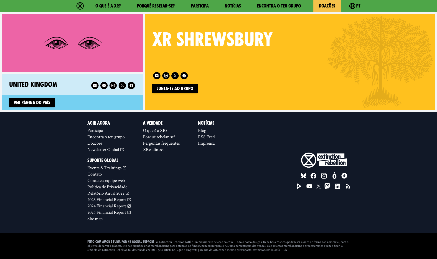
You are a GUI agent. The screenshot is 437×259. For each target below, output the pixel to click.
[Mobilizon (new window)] (334, 176)
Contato (94, 174)
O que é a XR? (108, 6)
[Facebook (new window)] (184, 75)
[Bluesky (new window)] (303, 176)
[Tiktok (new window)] (344, 176)
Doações (327, 6)
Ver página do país (32, 102)
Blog (202, 130)
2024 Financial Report (107, 206)
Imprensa (206, 143)
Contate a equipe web (106, 180)
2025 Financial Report (107, 212)
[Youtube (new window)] (104, 85)
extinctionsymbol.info (266, 250)
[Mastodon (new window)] (327, 186)
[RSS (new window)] (348, 186)
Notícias (233, 6)
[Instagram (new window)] (166, 75)
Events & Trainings (104, 168)
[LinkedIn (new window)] (337, 186)
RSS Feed (206, 137)
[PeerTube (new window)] (299, 186)
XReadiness (153, 149)
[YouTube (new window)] (309, 186)
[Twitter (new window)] (175, 75)
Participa (200, 6)
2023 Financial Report (107, 199)
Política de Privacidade (107, 187)
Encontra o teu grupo (279, 6)
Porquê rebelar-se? (156, 6)
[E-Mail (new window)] (156, 75)
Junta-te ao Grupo (175, 88)
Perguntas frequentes (161, 143)
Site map (95, 218)
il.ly (285, 250)
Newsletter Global (103, 149)
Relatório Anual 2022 (106, 193)
